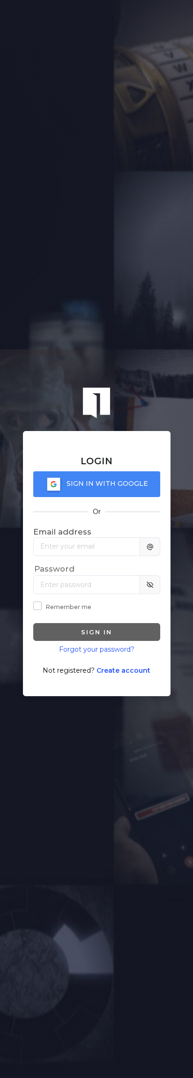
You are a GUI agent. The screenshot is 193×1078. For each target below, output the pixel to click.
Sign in (96, 632)
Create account (123, 670)
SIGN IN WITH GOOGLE (107, 483)
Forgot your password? (96, 649)
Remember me (68, 606)
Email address (62, 531)
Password (54, 568)
